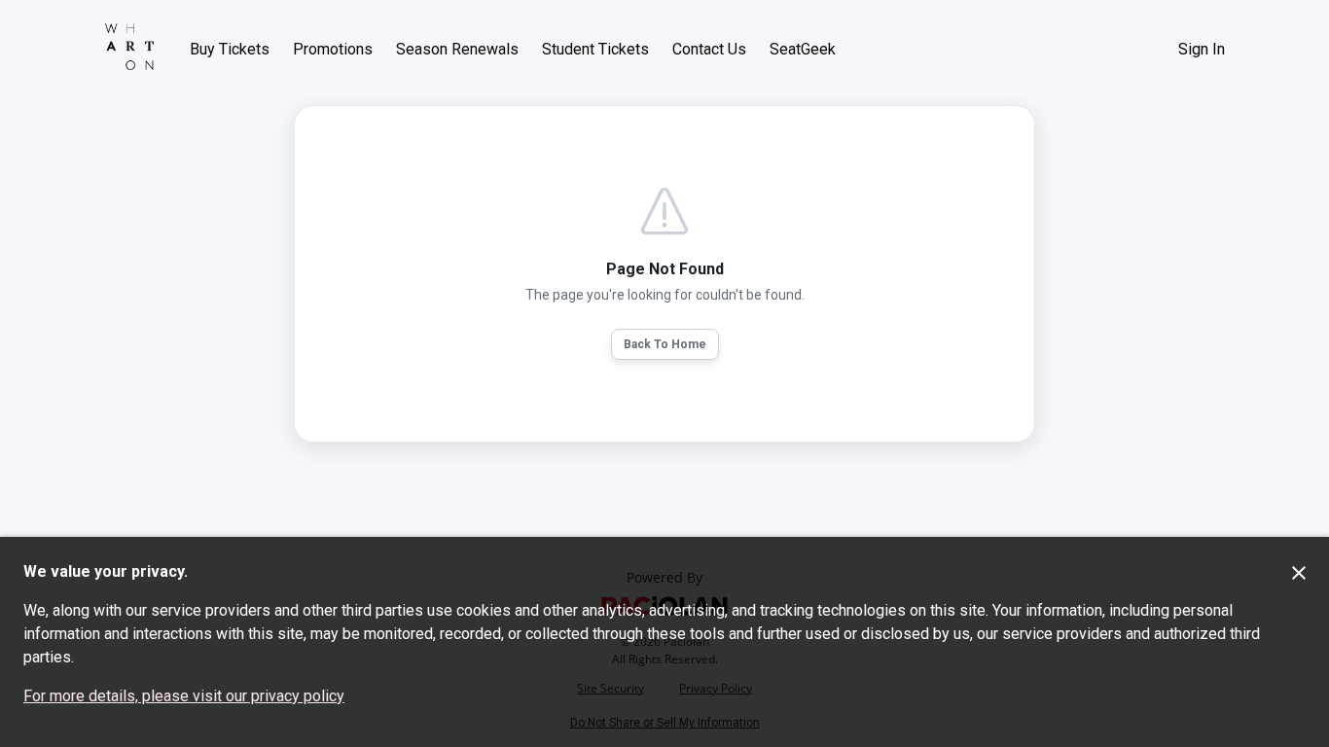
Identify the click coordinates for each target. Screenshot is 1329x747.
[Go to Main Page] (129, 48)
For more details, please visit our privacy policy (183, 696)
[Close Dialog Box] (1299, 573)
